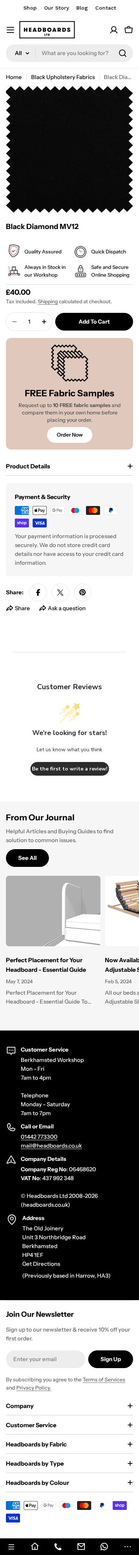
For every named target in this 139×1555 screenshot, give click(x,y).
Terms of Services (104, 1379)
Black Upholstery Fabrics (63, 77)
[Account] (113, 29)
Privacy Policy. (33, 1387)
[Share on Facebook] (38, 592)
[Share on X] (60, 592)
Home (14, 77)
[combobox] (69, 53)
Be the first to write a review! (69, 768)
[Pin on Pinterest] (83, 592)
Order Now (70, 434)
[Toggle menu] (10, 29)
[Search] (122, 53)
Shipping (48, 301)
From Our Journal (40, 817)
